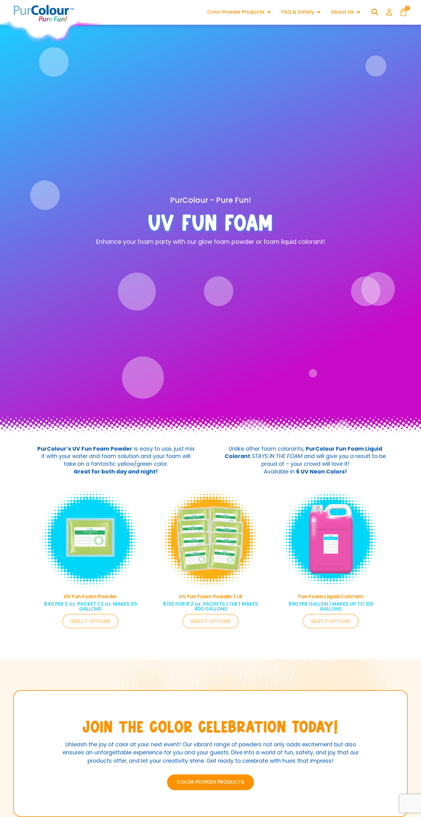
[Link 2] (44, 14)
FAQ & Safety (297, 11)
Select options (90, 621)
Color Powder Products (235, 11)
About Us (342, 11)
